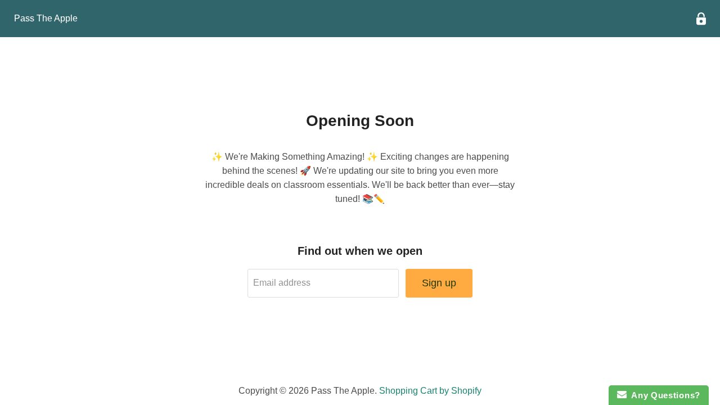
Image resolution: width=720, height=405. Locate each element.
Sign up (439, 283)
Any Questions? (663, 395)
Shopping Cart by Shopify (430, 390)
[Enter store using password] (701, 19)
